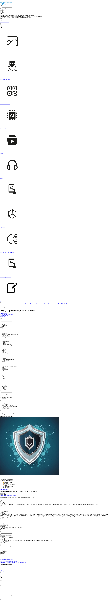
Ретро (3, 362)
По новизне (9, 495)
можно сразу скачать (6, 411)
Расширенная (4, 403)
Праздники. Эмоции (6, 357)
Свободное (4, 398)
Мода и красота (5, 349)
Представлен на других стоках (8, 409)
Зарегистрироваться (4, 568)
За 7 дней (4, 324)
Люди (3, 346)
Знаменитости (4, 342)
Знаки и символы (5, 341)
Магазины (2, 0)
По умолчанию (3, 495)
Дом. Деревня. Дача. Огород (7, 338)
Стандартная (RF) (3, 316)
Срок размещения (3, 547)
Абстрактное (4, 328)
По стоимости (14, 495)
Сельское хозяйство (5, 365)
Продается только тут (6, 408)
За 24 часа (4, 323)
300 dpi (3, 388)
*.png (3, 379)
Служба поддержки (23, 562)
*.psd (3, 380)
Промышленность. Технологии (8, 359)
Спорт (3, 367)
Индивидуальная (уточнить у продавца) (9, 406)
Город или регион (3, 500)
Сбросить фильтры (9, 416)
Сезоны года (4, 363)
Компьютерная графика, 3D (7, 345)
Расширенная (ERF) (4, 315)
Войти (1, 21)
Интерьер (4, 343)
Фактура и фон (5, 369)
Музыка (3, 350)
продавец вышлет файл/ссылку (8, 413)
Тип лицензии (3, 538)
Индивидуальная (3, 313)
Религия (3, 361)
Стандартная (4, 401)
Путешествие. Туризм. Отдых (7, 353)
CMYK (3, 384)
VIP (2, 317)
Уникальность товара (4, 541)
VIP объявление (5, 511)
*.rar (2, 377)
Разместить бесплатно (4, 22)
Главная (2, 561)
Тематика (2, 512)
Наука (3, 351)
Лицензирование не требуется (7, 405)
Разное (3, 371)
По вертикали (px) (4, 531)
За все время (4, 325)
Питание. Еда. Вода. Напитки (7, 355)
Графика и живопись (6, 336)
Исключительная (5, 404)
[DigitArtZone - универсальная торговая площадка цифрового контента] (6, 4)
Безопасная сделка (5, 510)
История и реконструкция (7, 344)
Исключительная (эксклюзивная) (6, 314)
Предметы (4, 358)
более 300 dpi (4, 389)
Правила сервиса (3, 562)
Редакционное (4, 399)
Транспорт (4, 368)
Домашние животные (6, 374)
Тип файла (2, 518)
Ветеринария (4, 333)
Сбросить (2, 553)
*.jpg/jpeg (3, 378)
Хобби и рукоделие (5, 370)
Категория (2, 502)
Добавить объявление (14, 561)
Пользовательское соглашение (13, 562)
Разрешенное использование (6, 535)
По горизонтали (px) (4, 528)
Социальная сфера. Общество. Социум (9, 366)
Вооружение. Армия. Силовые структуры (10, 334)
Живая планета (5, 340)
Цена (1, 505)
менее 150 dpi (4, 386)
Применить (3, 416)
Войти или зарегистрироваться (6, 559)
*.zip (3, 376)
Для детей (4, 337)
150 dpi (3, 387)
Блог (5, 0)
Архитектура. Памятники (7, 329)
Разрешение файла (4, 525)
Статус (1, 508)
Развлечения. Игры (5, 360)
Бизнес (3, 332)
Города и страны (5, 335)
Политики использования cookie (87, 583)
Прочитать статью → (4, 489)
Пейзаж (3, 354)
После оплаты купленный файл (6, 544)
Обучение (4, 352)
